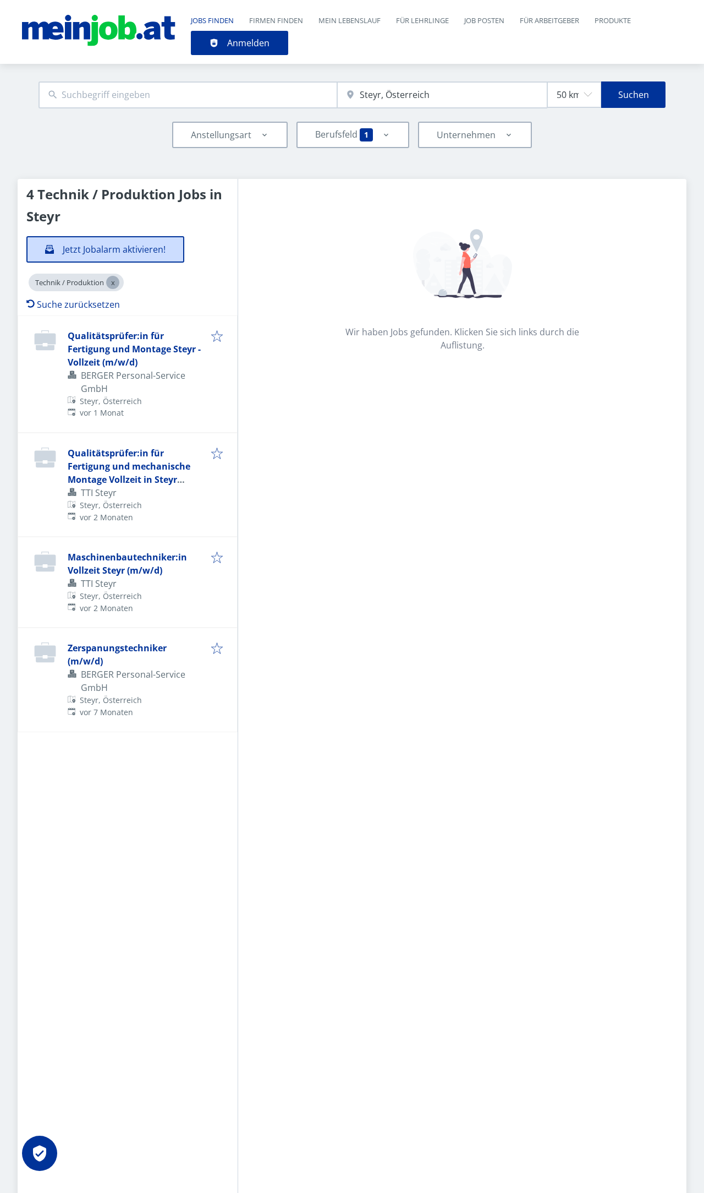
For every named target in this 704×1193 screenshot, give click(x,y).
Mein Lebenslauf (349, 20)
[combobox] (187, 94)
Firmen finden (276, 20)
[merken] (217, 337)
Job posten (484, 20)
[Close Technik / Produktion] (112, 282)
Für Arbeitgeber (549, 20)
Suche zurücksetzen (78, 304)
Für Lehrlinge (422, 20)
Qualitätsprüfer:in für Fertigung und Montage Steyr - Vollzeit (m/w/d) (134, 349)
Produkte (613, 20)
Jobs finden (212, 20)
